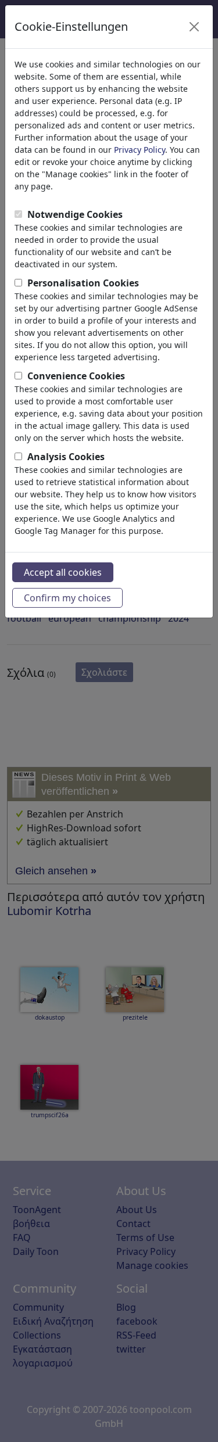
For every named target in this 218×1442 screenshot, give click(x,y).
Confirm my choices (67, 597)
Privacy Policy (139, 149)
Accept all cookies (63, 572)
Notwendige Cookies (75, 214)
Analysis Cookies (66, 456)
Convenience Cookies (76, 376)
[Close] (194, 26)
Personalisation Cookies (83, 283)
